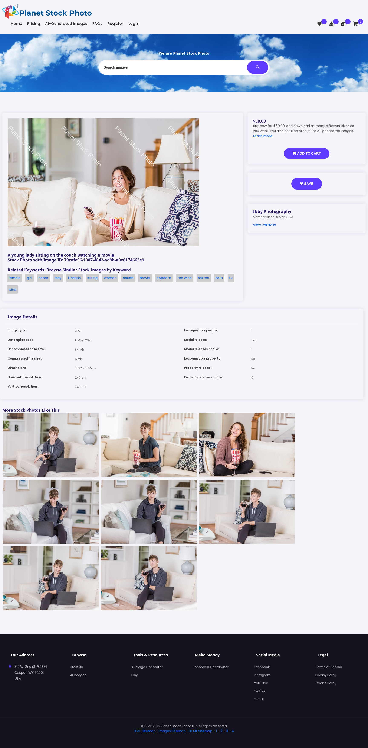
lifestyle (74, 278)
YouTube (261, 683)
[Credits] (343, 24)
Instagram (262, 675)
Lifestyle (76, 667)
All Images (78, 675)
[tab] (184, 738)
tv (231, 278)
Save (308, 184)
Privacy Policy (325, 675)
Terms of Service (328, 667)
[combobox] (184, 67)
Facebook (262, 667)
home (43, 278)
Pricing (33, 23)
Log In (133, 23)
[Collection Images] (319, 24)
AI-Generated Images (66, 23)
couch (128, 278)
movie (145, 278)
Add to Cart (308, 153)
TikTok (259, 699)
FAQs (97, 23)
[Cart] (355, 24)
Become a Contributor (211, 667)
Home (16, 23)
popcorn (163, 278)
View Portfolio (264, 225)
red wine (184, 278)
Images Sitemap (172, 731)
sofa (219, 278)
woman (110, 278)
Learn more (262, 136)
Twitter (259, 691)
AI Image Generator (147, 667)
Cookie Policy (325, 683)
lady (58, 278)
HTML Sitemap (200, 731)
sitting (92, 278)
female (14, 278)
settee (203, 278)
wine (12, 289)
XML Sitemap (145, 731)
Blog (134, 675)
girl (29, 278)
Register (115, 23)
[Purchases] (331, 24)
